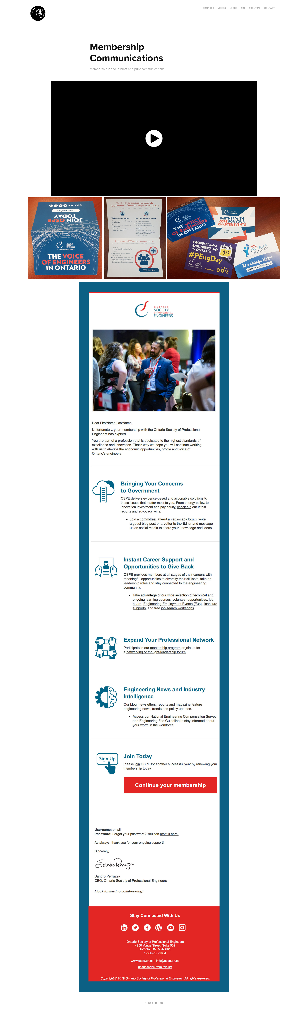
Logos (233, 8)
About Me (254, 8)
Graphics (208, 8)
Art (243, 8)
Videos (222, 8)
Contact (269, 8)
